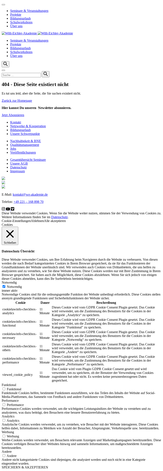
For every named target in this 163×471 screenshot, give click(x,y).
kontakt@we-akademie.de (30, 194)
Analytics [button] (8, 416)
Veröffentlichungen (23, 152)
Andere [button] (7, 451)
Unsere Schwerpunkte (25, 134)
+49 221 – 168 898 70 (29, 202)
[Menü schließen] (3, 4)
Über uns (16, 26)
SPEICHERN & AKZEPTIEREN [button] (25, 467)
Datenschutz (18, 167)
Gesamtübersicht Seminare (28, 159)
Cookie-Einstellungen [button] (16, 221)
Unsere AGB (19, 163)
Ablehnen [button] (37, 221)
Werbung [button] (8, 432)
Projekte (15, 14)
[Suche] (45, 74)
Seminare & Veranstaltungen (29, 11)
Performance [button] (10, 400)
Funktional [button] (9, 385)
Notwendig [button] (9, 282)
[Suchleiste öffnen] (5, 64)
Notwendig (14, 287)
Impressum (17, 171)
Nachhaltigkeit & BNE (25, 141)
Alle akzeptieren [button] (55, 221)
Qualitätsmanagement (24, 145)
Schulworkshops (21, 22)
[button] (3, 70)
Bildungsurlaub (20, 18)
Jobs (13, 148)
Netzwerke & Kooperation (28, 126)
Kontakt (15, 122)
